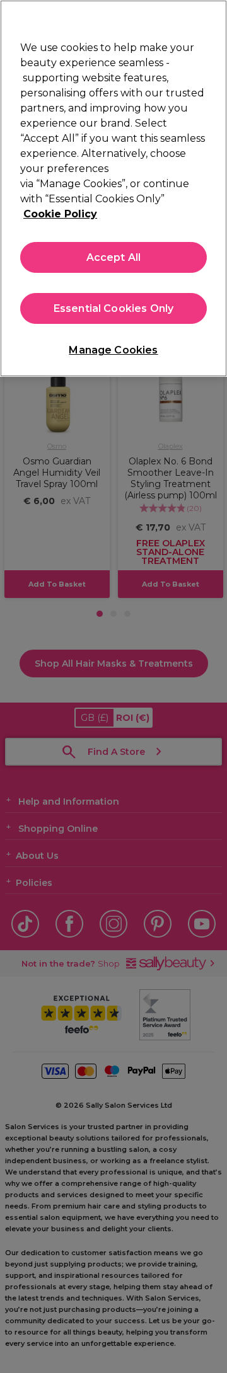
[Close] (212, 18)
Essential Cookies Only (114, 308)
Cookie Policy (60, 214)
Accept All (113, 257)
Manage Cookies (113, 350)
